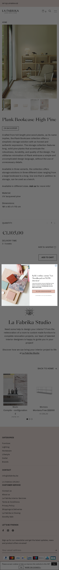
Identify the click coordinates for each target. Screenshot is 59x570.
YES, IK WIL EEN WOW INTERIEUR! (43, 291)
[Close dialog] (56, 266)
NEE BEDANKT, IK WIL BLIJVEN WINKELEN (44, 295)
